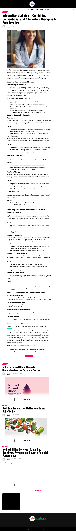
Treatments (46, 9)
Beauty (41, 9)
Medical (32, 9)
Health (28, 9)
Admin (8, 27)
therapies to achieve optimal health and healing (25, 345)
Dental (37, 9)
